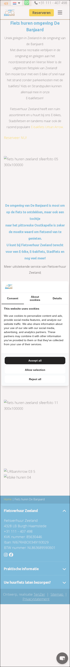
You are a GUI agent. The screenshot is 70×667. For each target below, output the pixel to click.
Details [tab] (57, 298)
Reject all (35, 379)
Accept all (35, 360)
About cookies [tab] (35, 298)
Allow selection (35, 369)
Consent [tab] (12, 298)
